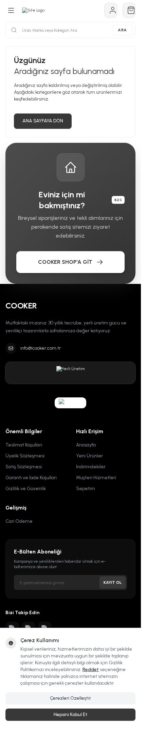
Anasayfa (86, 445)
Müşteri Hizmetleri (96, 478)
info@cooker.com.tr (40, 348)
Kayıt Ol (113, 582)
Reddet (91, 669)
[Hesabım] (110, 10)
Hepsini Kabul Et (71, 714)
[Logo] (33, 10)
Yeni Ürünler (89, 456)
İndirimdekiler (91, 467)
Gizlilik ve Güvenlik (25, 488)
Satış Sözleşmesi (23, 467)
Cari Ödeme (19, 521)
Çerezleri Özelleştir (70, 698)
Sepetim (85, 488)
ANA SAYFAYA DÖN (42, 121)
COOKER (21, 305)
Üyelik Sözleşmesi (24, 456)
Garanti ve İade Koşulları (31, 478)
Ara (122, 30)
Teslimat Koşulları (23, 445)
